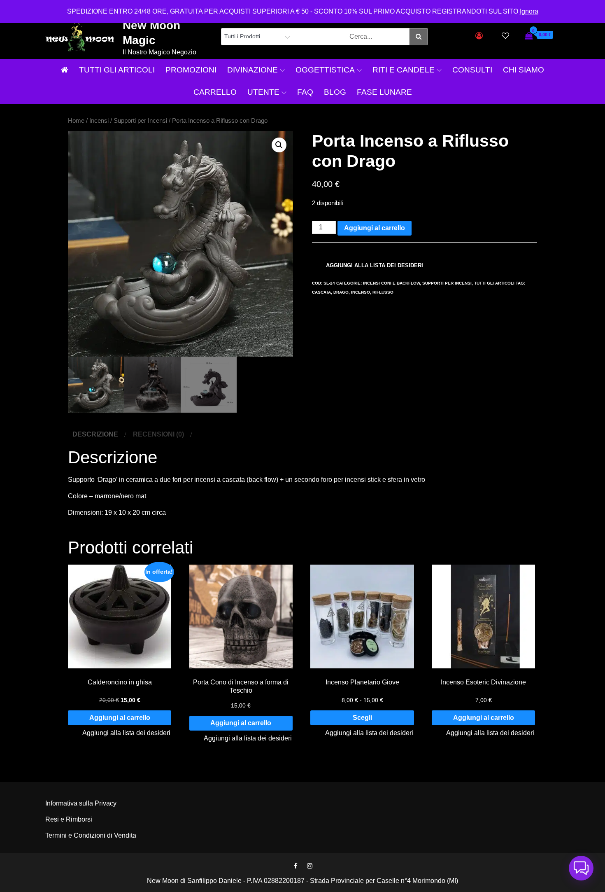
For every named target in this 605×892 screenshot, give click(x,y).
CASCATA (321, 292)
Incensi (99, 120)
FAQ (305, 92)
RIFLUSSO (382, 292)
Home (76, 120)
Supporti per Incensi (140, 120)
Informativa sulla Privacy (80, 803)
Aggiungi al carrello (374, 227)
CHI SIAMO (523, 69)
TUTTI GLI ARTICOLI (117, 69)
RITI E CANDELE (403, 69)
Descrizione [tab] (95, 434)
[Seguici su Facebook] (295, 866)
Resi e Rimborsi (68, 819)
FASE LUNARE (384, 92)
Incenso (360, 292)
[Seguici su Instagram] (309, 866)
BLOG (335, 92)
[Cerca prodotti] (418, 36)
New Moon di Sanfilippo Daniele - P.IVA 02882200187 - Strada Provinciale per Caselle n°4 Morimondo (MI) (302, 880)
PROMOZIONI (190, 69)
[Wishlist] (505, 36)
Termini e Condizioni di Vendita (90, 835)
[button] (279, 145)
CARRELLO (215, 92)
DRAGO (341, 292)
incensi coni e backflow (391, 283)
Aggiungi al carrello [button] (119, 717)
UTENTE (263, 92)
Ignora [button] (529, 11)
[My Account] (479, 36)
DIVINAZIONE (252, 69)
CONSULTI (472, 69)
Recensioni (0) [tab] (158, 434)
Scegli (362, 717)
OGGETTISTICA (325, 69)
